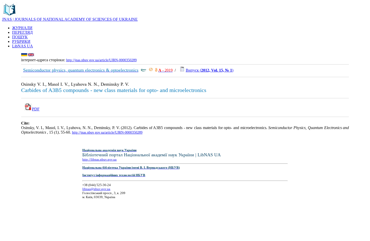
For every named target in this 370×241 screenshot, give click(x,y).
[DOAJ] (156, 70)
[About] (9, 16)
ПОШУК (20, 37)
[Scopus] (143, 70)
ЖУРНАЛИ (22, 28)
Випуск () (209, 70)
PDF (36, 109)
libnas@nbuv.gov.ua (96, 189)
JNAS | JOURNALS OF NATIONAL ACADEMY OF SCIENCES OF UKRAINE (70, 19)
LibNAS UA (22, 46)
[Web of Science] (151, 70)
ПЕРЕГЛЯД (22, 32)
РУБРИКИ (21, 41)
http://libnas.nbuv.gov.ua (99, 159)
